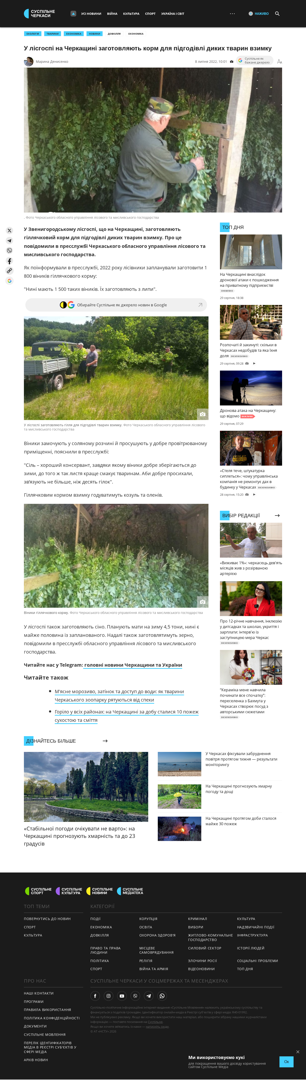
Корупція (148, 918)
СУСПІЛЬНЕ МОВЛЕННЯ (45, 1034)
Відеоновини (201, 969)
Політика (99, 960)
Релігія (146, 960)
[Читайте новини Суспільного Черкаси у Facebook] (95, 996)
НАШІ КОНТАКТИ (39, 993)
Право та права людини (105, 950)
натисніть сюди (157, 1026)
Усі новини (91, 13)
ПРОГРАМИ (34, 1001)
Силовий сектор (204, 948)
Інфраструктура (252, 935)
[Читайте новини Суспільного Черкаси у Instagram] (108, 996)
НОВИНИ (94, 33)
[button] (9, 230)
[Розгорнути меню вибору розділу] (73, 13)
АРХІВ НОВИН (36, 1060)
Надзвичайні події (255, 927)
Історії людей (251, 948)
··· (232, 13)
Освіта (145, 927)
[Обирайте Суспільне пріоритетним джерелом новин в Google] (9, 281)
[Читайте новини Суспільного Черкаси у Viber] (135, 996)
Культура (131, 13)
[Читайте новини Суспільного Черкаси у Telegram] (148, 996)
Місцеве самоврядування (156, 950)
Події (95, 918)
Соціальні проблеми (258, 960)
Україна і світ (172, 13)
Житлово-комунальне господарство (210, 937)
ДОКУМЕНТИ (35, 1026)
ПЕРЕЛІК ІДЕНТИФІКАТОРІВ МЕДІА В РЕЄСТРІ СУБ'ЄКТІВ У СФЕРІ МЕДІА (50, 1047)
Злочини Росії (202, 960)
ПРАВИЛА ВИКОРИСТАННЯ (47, 1009)
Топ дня (245, 969)
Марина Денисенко (52, 61)
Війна (112, 13)
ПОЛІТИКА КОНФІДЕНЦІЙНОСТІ (52, 1018)
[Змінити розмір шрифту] (279, 61)
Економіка (135, 33)
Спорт (150, 13)
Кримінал (197, 918)
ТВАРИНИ (53, 33)
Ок (286, 1062)
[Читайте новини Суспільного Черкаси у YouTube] (122, 996)
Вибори (195, 927)
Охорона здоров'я (157, 935)
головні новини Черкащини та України (132, 665)
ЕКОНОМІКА (73, 33)
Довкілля (114, 33)
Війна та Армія (153, 969)
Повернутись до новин (47, 918)
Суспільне (155, 1022)
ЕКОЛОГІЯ (33, 33)
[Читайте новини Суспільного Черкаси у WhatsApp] (162, 996)
